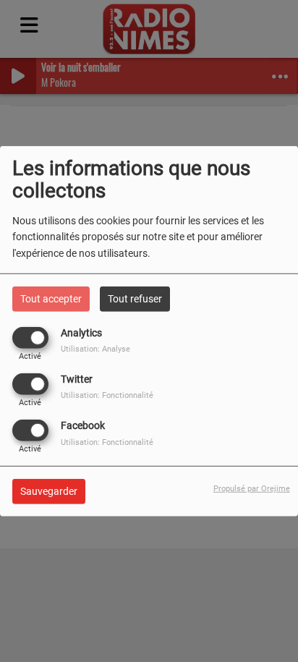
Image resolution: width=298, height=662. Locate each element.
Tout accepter (51, 298)
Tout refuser (135, 298)
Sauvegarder (48, 491)
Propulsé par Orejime (251, 488)
